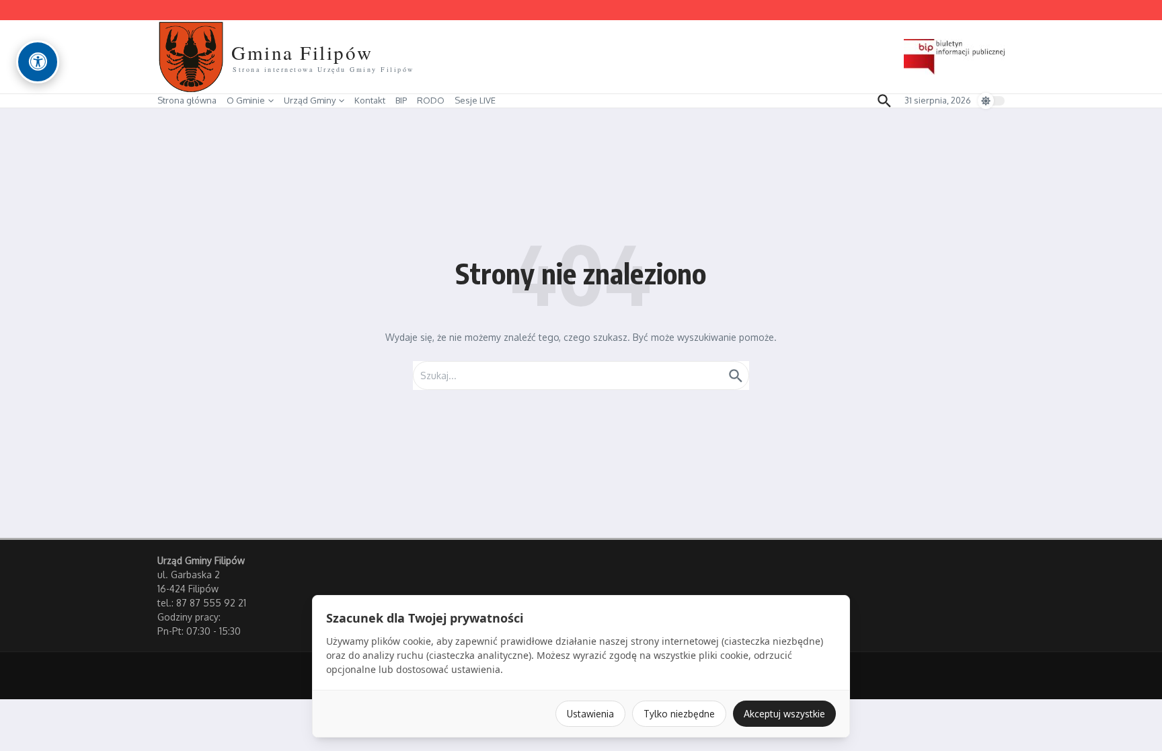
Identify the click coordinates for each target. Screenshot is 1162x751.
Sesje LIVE (475, 100)
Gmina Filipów (302, 52)
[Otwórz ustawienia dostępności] (37, 61)
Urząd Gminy (310, 100)
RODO (430, 100)
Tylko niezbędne (679, 713)
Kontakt (369, 100)
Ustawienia (590, 713)
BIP (401, 100)
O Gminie (246, 100)
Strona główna (187, 100)
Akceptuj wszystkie (784, 713)
